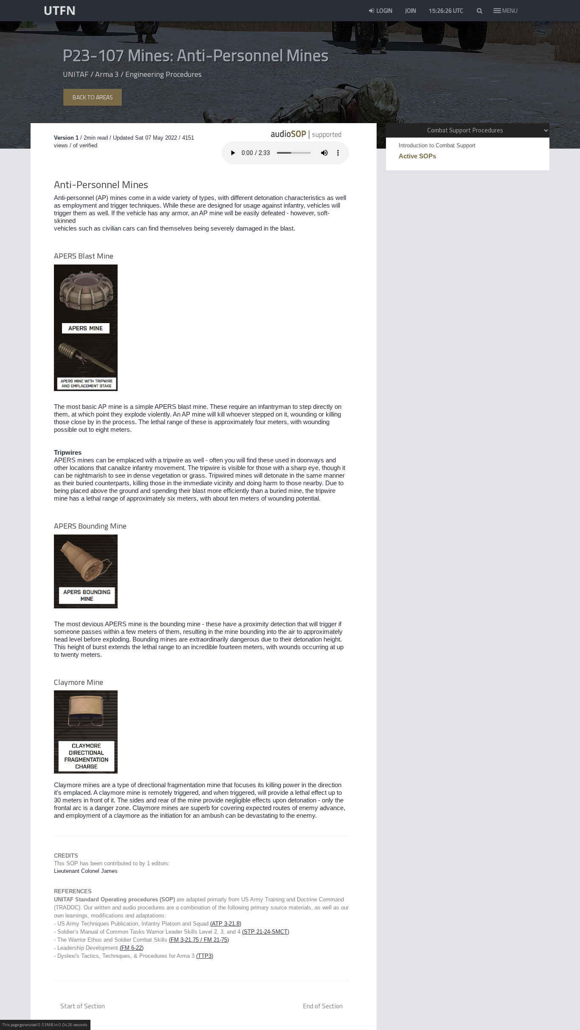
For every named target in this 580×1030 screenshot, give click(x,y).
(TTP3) (204, 956)
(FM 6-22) (132, 948)
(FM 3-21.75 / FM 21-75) (199, 940)
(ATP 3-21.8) (225, 923)
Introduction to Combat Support (437, 145)
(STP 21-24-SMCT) (265, 932)
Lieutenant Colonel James (86, 871)
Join (410, 10)
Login (383, 10)
